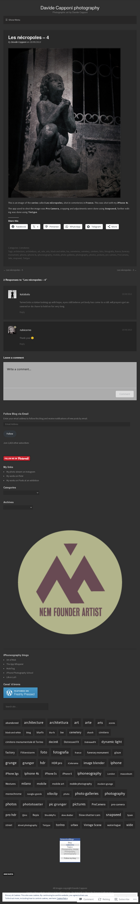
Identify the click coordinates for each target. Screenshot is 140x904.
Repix (36, 815)
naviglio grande (34, 794)
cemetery (85, 251)
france (118, 251)
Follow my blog (70, 858)
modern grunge (105, 783)
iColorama (73, 763)
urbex (74, 825)
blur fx (52, 732)
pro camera (111, 254)
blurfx (40, 732)
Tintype (26, 258)
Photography (67, 849)
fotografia (109, 251)
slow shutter (67, 815)
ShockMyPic (50, 815)
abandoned (11, 722)
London (111, 773)
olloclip (52, 794)
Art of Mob (11, 659)
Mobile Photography (71, 850)
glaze (117, 752)
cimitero (94, 251)
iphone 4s (31, 254)
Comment (124, 394)
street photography (27, 825)
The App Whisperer (14, 664)
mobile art (58, 783)
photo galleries (68, 254)
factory (10, 752)
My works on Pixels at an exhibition (22, 480)
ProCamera (122, 254)
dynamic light (111, 741)
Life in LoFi (11, 677)
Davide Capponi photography (70, 7)
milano (26, 783)
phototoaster (33, 804)
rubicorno (25, 330)
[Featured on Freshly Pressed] (20, 697)
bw (67, 251)
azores (112, 723)
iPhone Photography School (19, 672)
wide (129, 825)
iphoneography (45, 254)
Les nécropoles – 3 (125, 270)
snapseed (17, 258)
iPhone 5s (51, 773)
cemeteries (75, 251)
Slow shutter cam (89, 815)
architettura (31, 251)
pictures (100, 254)
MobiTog (10, 668)
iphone (23, 254)
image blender (94, 763)
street (8, 825)
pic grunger (58, 804)
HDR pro (57, 763)
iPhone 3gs (12, 773)
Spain (130, 815)
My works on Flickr (14, 476)
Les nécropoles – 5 (14, 270)
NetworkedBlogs (67, 839)
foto (101, 251)
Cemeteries (24, 247)
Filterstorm (27, 752)
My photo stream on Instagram (20, 471)
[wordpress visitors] (8, 874)
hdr (42, 762)
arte (43, 251)
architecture (18, 251)
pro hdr (10, 815)
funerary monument (98, 752)
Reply (22, 312)
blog (28, 732)
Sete (10, 258)
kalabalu (25, 294)
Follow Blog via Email (16, 413)
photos (92, 254)
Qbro (24, 815)
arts (48, 251)
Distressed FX (71, 742)
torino (60, 825)
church (90, 732)
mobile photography (81, 783)
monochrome (13, 793)
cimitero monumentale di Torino (24, 742)
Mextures (10, 783)
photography (82, 254)
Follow (10, 433)
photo (66, 794)
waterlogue (114, 825)
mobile (56, 254)
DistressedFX (90, 742)
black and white (58, 251)
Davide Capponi (18, 42)
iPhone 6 (67, 773)
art (39, 251)
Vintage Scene (92, 825)
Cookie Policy (62, 898)
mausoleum (126, 773)
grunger (28, 763)
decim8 (53, 742)
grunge (11, 762)
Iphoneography (70, 854)
